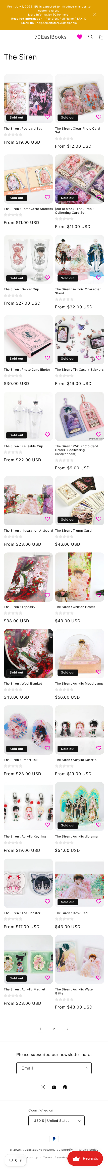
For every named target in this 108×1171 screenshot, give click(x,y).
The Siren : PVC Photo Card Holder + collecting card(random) (76, 450)
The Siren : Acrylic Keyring (25, 836)
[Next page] (67, 1028)
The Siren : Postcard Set (23, 128)
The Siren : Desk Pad (71, 913)
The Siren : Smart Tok (21, 760)
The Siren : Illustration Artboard (28, 530)
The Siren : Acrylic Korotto (75, 760)
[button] (6, 36)
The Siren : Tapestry (19, 607)
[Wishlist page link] (79, 37)
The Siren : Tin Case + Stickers (79, 369)
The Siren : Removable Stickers (28, 209)
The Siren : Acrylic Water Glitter (74, 991)
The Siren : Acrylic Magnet (24, 989)
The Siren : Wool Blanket (23, 683)
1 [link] (40, 1029)
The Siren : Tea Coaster (22, 913)
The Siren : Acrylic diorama (76, 836)
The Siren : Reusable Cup (23, 446)
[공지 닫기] (94, 14)
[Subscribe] (85, 1068)
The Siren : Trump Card (73, 530)
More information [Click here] (49, 14)
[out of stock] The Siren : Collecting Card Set (74, 211)
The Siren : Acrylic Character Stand (78, 291)
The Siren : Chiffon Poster (75, 607)
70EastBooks (32, 1149)
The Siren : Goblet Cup (21, 289)
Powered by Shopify (58, 1149)
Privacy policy (27, 1157)
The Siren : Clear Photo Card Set (77, 130)
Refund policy (88, 1149)
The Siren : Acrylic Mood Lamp (79, 683)
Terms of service (55, 1157)
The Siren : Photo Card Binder (27, 369)
